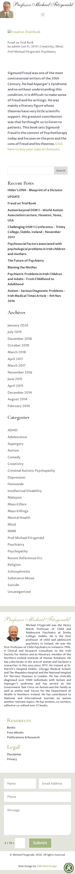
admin (16, 46)
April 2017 (15, 359)
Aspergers (15, 444)
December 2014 (20, 392)
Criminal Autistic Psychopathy (31, 471)
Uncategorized (19, 592)
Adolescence (17, 437)
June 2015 (15, 379)
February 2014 (19, 406)
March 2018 (17, 352)
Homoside (16, 484)
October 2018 (18, 345)
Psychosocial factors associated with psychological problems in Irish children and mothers (36, 249)
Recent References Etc (25, 558)
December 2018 (20, 339)
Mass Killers (17, 504)
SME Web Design (47, 866)
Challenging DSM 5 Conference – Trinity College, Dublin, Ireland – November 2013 (36, 232)
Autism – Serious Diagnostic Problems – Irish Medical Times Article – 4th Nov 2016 (36, 296)
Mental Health (19, 518)
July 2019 (15, 332)
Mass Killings (18, 511)
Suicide (13, 585)
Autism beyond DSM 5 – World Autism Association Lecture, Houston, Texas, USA (35, 215)
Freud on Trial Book (20, 42)
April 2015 (15, 386)
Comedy (14, 457)
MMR (12, 531)
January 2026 (18, 325)
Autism (13, 450)
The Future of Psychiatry (26, 261)
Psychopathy (18, 551)
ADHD (13, 430)
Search (60, 171)
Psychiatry (48, 52)
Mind (59, 46)
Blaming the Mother (22, 267)
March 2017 (16, 365)
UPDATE (14, 197)
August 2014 (17, 399)
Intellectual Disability (25, 491)
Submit (40, 843)
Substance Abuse (21, 578)
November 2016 (20, 372)
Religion (14, 565)
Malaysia (15, 497)
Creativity (47, 46)
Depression (16, 477)
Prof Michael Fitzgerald (24, 52)
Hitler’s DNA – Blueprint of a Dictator (35, 190)
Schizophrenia (19, 571)
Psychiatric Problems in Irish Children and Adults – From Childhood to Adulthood (35, 279)
